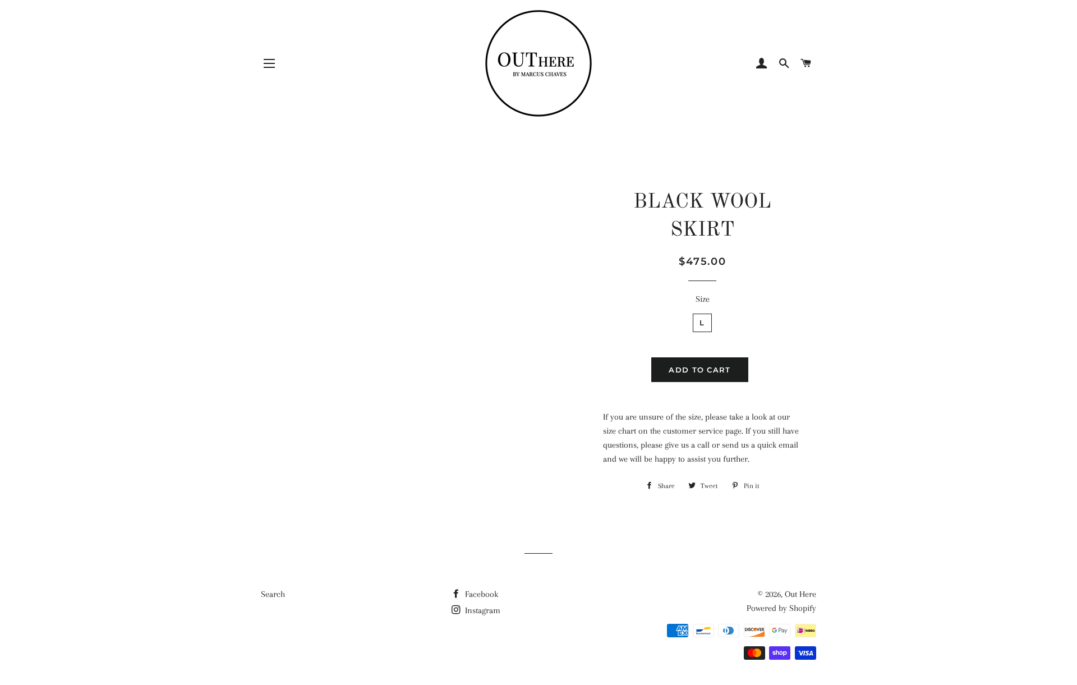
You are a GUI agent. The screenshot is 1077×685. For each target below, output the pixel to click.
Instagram (481, 610)
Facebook (480, 594)
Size (703, 299)
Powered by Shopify (781, 608)
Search (273, 594)
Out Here (800, 594)
